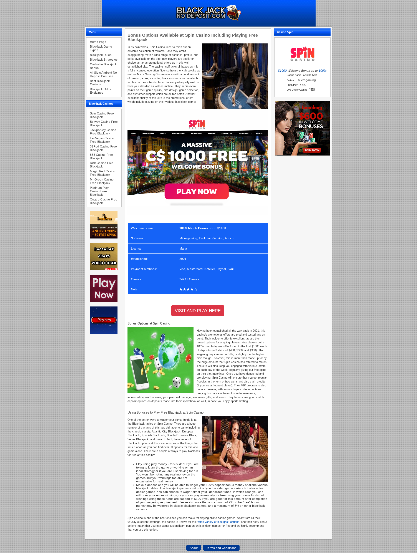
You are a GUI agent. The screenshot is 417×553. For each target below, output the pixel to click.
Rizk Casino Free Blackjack (102, 164)
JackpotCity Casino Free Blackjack (103, 131)
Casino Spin (310, 74)
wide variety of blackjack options (218, 521)
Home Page (98, 41)
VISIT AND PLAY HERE (198, 310)
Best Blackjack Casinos (100, 82)
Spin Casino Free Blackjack (102, 115)
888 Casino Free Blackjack (101, 156)
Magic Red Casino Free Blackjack (102, 172)
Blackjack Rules (100, 54)
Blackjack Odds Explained (100, 90)
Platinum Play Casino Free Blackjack (99, 191)
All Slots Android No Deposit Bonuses (103, 74)
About (194, 548)
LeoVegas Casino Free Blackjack (102, 139)
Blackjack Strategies (103, 59)
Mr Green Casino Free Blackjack (102, 181)
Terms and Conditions (221, 548)
